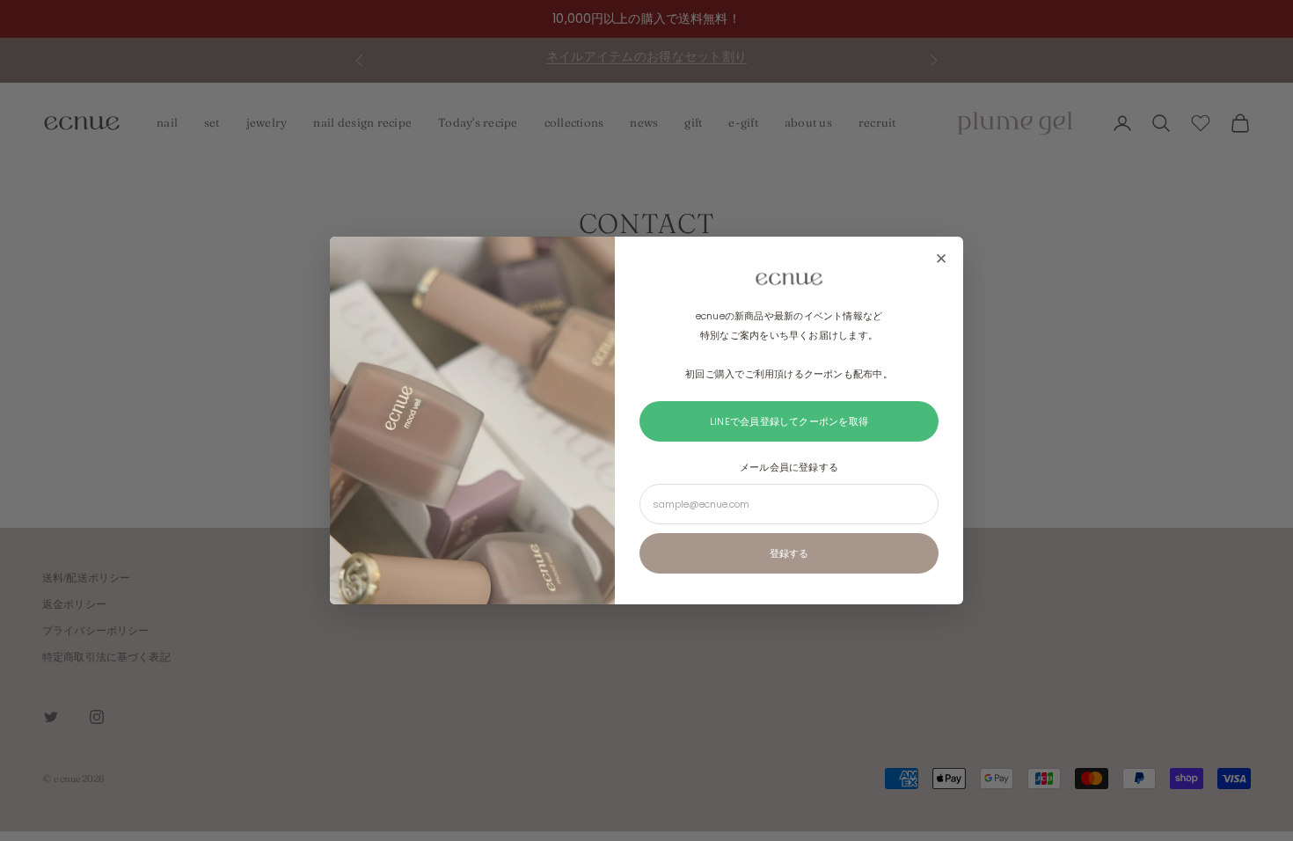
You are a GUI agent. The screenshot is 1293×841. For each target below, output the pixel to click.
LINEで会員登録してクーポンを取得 (789, 421)
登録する (789, 553)
